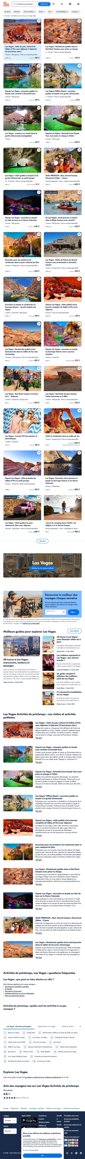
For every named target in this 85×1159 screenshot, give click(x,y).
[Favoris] (53, 4)
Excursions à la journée (13, 991)
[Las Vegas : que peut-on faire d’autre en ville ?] (79, 979)
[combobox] (24, 4)
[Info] (34, 16)
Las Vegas (28, 1077)
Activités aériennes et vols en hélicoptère (19, 993)
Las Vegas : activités (36, 1108)
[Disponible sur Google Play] (29, 1120)
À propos (59, 1120)
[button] (22, 40)
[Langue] (70, 4)
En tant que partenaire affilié (71, 1132)
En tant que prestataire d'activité (71, 1120)
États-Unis (14, 1108)
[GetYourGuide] (6, 4)
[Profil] (78, 4)
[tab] (19, 1026)
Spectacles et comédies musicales (17, 987)
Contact (41, 1119)
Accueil (5, 1108)
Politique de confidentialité (31, 623)
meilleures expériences (53, 1077)
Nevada (24, 1108)
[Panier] (61, 4)
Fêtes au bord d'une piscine (14, 996)
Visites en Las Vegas (53, 1108)
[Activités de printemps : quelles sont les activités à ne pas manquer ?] (79, 1007)
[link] (22, 40)
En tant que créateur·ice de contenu (72, 1126)
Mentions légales (44, 1122)
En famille (8, 989)
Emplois (59, 1125)
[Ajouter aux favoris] (39, 21)
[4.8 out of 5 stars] (9, 1097)
